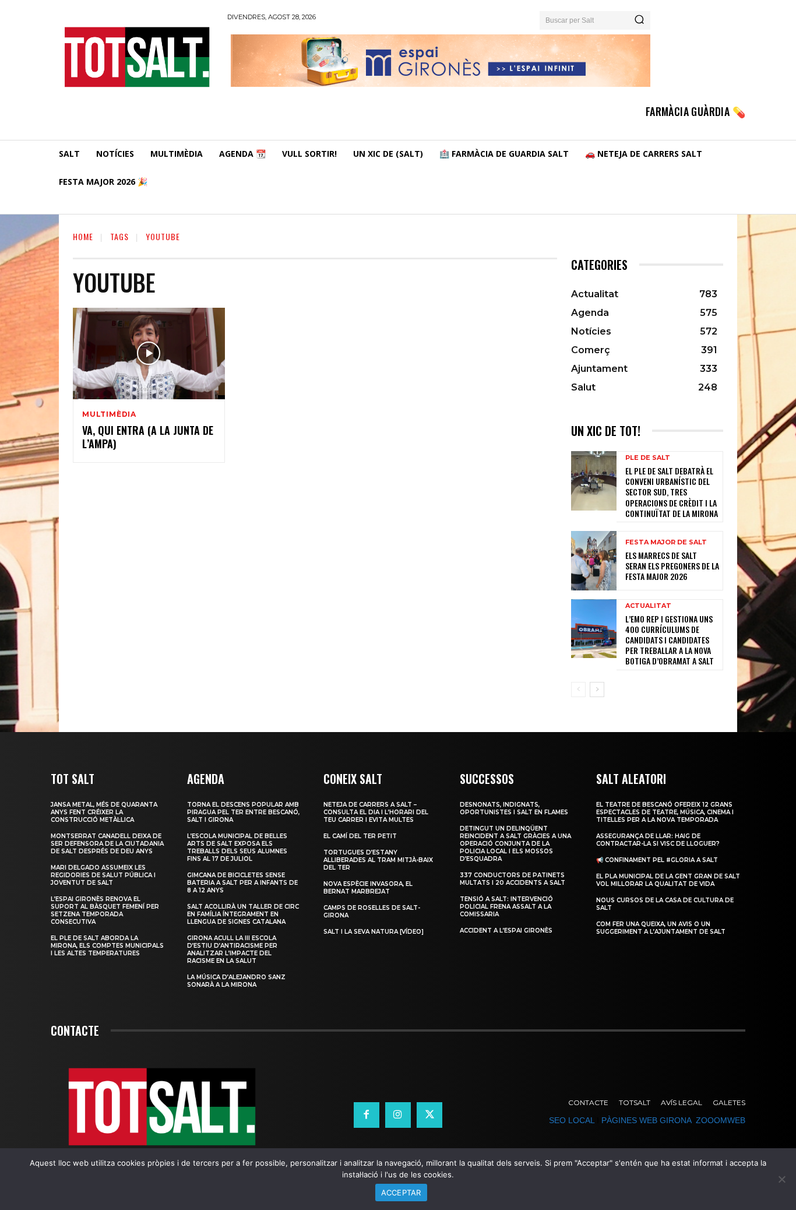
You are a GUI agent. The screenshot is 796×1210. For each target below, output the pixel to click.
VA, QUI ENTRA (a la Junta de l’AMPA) (147, 437)
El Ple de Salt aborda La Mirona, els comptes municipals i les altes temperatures (107, 945)
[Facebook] (366, 1115)
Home (83, 236)
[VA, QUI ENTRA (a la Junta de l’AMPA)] (149, 353)
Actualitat (648, 606)
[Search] (639, 20)
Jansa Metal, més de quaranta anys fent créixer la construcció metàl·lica (104, 812)
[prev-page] (578, 689)
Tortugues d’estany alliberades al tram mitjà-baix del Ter (378, 860)
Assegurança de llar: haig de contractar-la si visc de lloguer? (658, 839)
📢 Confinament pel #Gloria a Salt (657, 860)
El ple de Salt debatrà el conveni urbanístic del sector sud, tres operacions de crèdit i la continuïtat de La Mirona (671, 492)
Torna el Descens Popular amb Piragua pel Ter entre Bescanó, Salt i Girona (243, 812)
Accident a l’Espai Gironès (506, 930)
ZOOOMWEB (720, 1120)
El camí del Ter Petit (360, 836)
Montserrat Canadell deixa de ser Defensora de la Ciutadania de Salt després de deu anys (107, 843)
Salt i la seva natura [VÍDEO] (373, 931)
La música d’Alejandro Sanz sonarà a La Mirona (236, 981)
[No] (781, 1179)
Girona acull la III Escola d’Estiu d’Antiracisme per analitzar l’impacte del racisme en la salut (232, 949)
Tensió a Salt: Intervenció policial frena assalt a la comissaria (506, 906)
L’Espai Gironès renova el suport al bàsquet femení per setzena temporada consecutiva (105, 910)
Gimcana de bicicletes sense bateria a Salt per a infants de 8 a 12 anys (242, 882)
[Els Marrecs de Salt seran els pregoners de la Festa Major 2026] (594, 560)
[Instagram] (398, 1115)
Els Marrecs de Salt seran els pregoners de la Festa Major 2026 (672, 565)
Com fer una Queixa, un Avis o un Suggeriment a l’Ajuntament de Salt (660, 927)
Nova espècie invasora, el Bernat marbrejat (368, 887)
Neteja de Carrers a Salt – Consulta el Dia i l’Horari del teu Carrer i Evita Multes (375, 812)
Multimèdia (109, 414)
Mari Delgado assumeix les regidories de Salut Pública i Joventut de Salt (103, 875)
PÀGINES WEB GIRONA (646, 1120)
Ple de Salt (647, 458)
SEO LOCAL (571, 1120)
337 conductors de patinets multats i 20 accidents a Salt (512, 879)
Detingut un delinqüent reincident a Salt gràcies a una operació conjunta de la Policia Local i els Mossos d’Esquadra (515, 844)
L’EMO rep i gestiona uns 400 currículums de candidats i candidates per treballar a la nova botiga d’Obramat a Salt (669, 640)
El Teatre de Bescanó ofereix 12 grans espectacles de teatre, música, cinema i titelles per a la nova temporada (665, 812)
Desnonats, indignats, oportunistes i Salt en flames (514, 808)
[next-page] (597, 689)
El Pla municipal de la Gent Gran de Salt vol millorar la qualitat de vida (668, 880)
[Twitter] (429, 1115)
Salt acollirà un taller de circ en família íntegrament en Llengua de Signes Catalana (243, 914)
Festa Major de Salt (666, 542)
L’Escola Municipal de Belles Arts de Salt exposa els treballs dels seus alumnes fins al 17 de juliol (237, 847)
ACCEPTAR (401, 1192)
